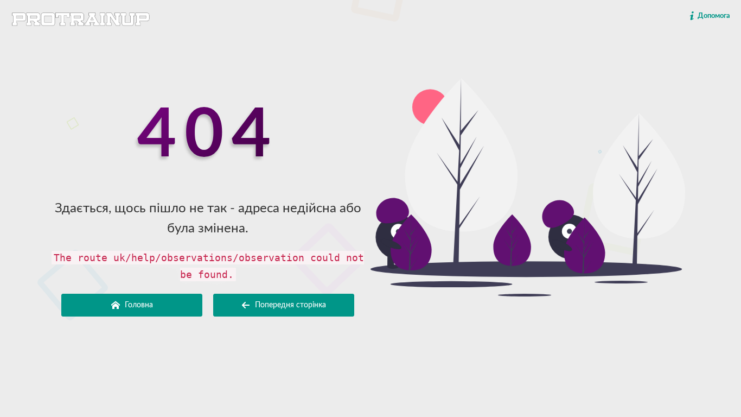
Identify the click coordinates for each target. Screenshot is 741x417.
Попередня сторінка (289, 305)
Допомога (713, 16)
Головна (138, 305)
